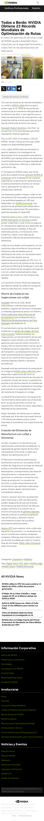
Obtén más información (30, 543)
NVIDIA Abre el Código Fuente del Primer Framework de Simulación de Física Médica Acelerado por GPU (21, 622)
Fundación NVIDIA (9, 682)
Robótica (37, 8)
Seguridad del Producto (12, 810)
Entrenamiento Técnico (11, 728)
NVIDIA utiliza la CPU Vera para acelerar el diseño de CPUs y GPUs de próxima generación (21, 586)
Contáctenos (31, 810)
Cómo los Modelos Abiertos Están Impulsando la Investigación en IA (17, 613)
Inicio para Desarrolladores (13, 705)
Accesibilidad (26, 807)
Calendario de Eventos (11, 769)
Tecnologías (6, 664)
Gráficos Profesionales (16, 8)
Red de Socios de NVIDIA (12, 714)
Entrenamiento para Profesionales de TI (19, 732)
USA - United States (22, 815)
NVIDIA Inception (9, 719)
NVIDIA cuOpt (18, 105)
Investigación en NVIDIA (12, 668)
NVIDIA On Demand (10, 778)
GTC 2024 (24, 563)
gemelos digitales (31, 511)
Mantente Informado (11, 764)
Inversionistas (7, 673)
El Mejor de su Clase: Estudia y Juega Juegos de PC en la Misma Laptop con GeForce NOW (19, 596)
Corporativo (17, 559)
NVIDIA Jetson (8, 566)
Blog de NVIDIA (8, 755)
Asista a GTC (7, 528)
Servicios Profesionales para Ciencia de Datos (22, 737)
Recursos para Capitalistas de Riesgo (18, 723)
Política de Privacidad (11, 804)
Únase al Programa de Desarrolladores (18, 710)
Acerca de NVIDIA (9, 655)
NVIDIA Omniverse (24, 203)
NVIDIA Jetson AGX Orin (25, 371)
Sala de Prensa (8, 751)
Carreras (5, 701)
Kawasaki (5, 302)
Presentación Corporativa (12, 659)
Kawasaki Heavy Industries (13, 128)
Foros (3, 696)
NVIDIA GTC (6, 773)
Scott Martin (26, 54)
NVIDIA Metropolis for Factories (15, 220)
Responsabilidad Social (11, 677)
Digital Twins (12, 563)
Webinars (5, 760)
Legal (15, 807)
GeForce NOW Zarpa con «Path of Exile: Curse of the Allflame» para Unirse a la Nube (20, 605)
